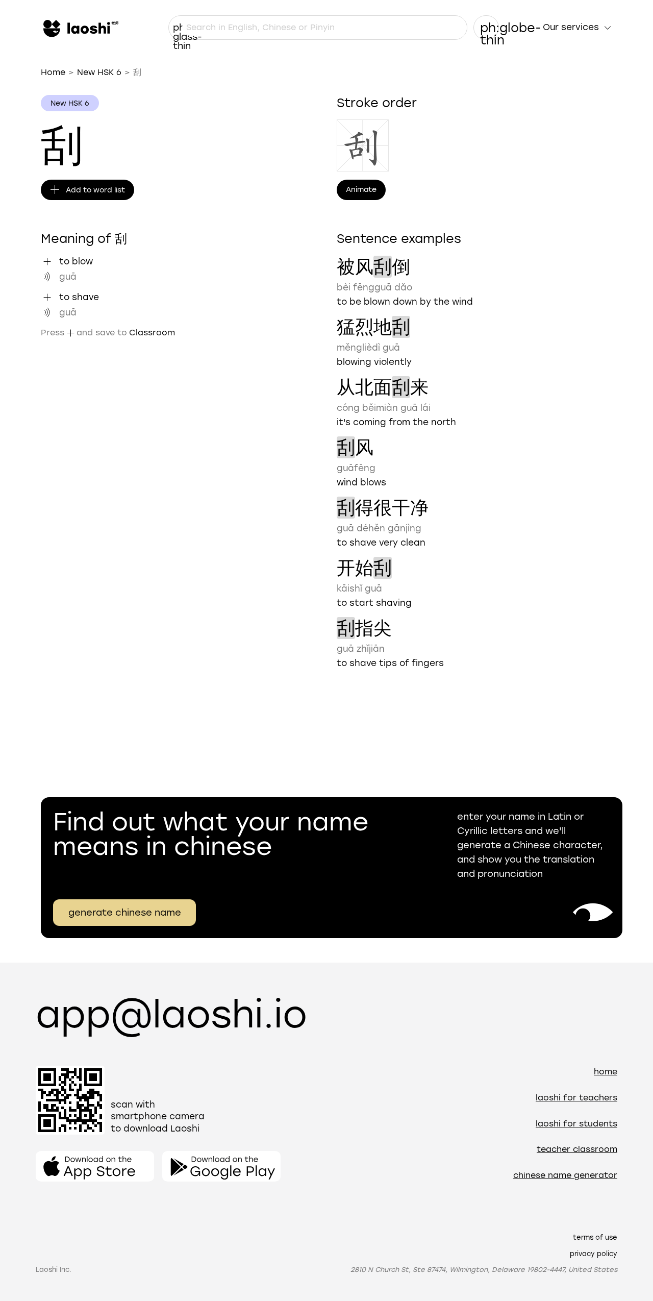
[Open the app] (95, 1166)
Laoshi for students (576, 1123)
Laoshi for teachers (576, 1097)
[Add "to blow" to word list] (47, 261)
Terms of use (595, 1237)
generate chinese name (124, 912)
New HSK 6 (99, 72)
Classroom (152, 332)
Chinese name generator (565, 1175)
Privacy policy (593, 1254)
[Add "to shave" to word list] (47, 297)
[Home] (79, 27)
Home (53, 72)
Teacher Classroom (577, 1149)
